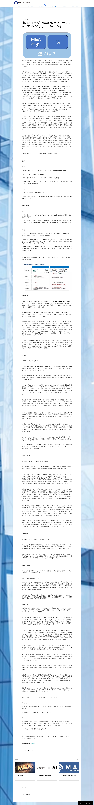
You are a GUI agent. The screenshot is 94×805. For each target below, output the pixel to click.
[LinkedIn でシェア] (29, 750)
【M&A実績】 (20, 775)
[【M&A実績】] (25, 767)
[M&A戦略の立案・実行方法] (69, 767)
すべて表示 (77, 759)
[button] (77, 9)
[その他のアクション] (71, 19)
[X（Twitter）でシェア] (25, 750)
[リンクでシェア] (32, 750)
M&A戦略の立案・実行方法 (68, 775)
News (16, 9)
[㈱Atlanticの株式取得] (47, 767)
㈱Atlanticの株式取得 (45, 775)
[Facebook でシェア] (22, 750)
